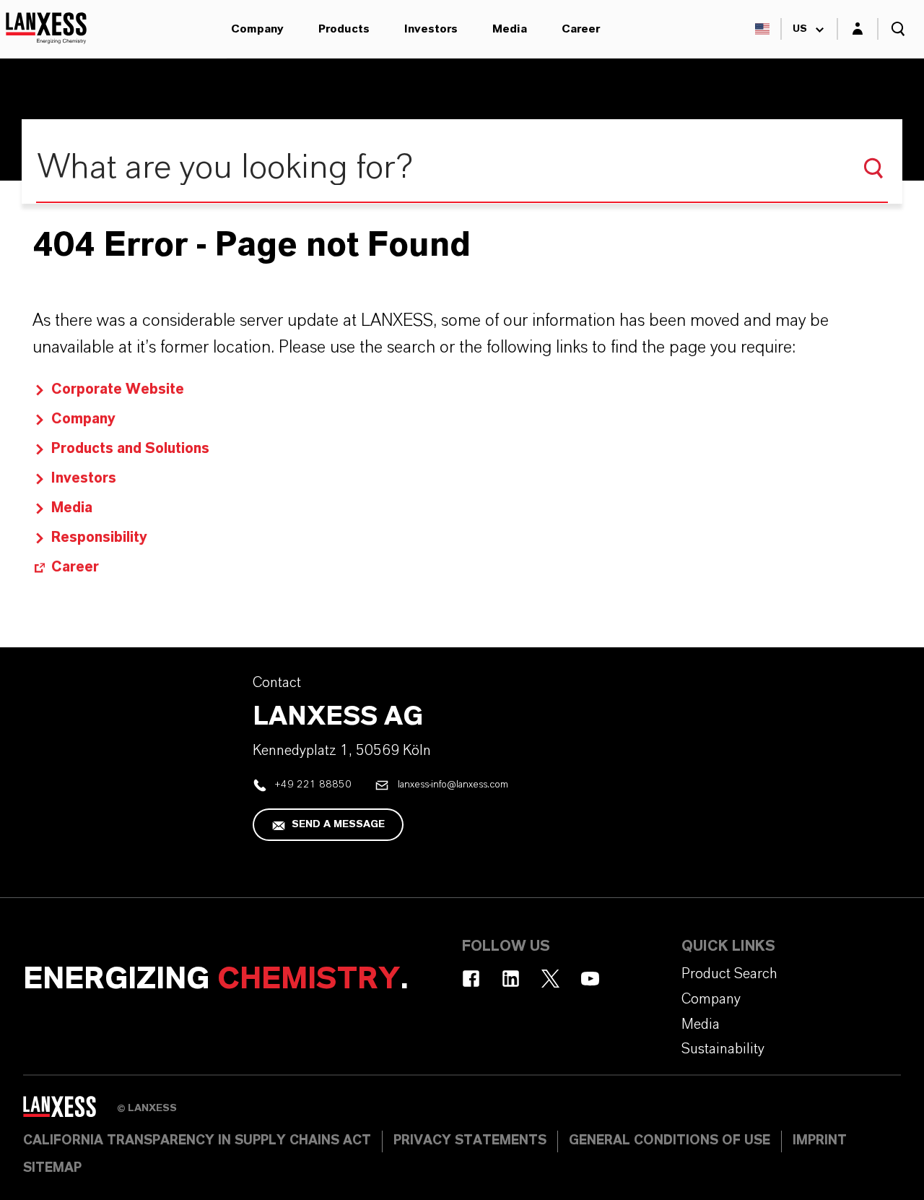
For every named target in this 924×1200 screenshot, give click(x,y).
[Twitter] (550, 979)
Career (581, 29)
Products (344, 29)
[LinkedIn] (511, 979)
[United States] (762, 29)
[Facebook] (471, 979)
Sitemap (52, 1168)
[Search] (873, 168)
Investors (431, 29)
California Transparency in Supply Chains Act (197, 1140)
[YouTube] (590, 979)
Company (257, 29)
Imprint (820, 1140)
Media (509, 29)
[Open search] (898, 29)
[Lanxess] (70, 1112)
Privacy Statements (469, 1140)
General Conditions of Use (669, 1140)
